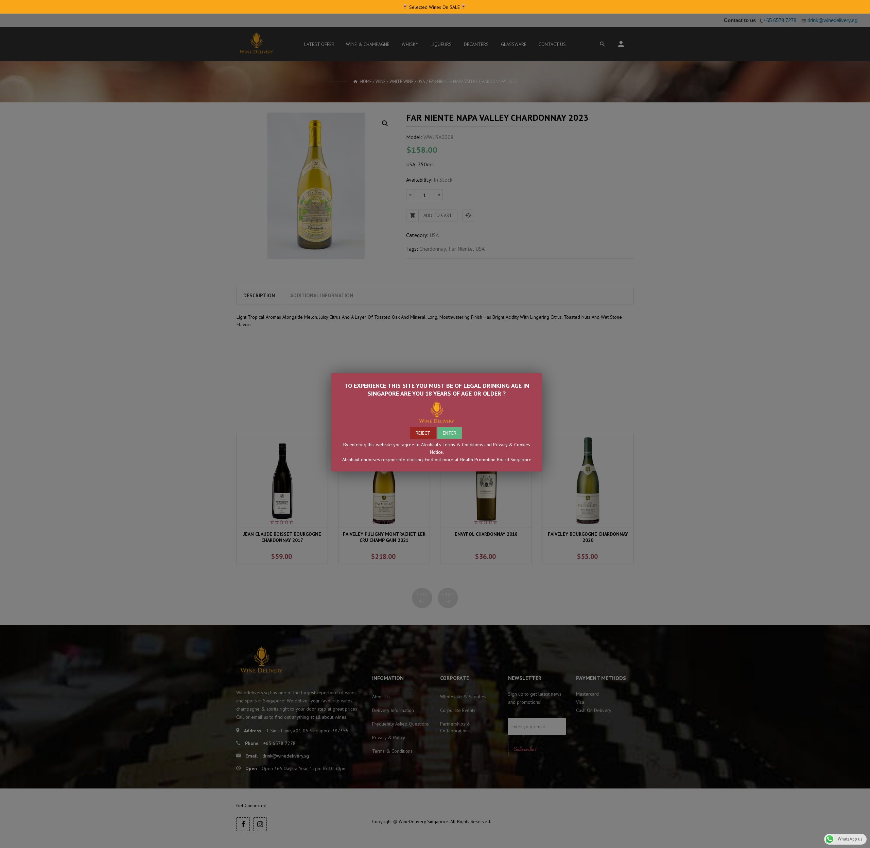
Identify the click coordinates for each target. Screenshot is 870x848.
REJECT (423, 433)
